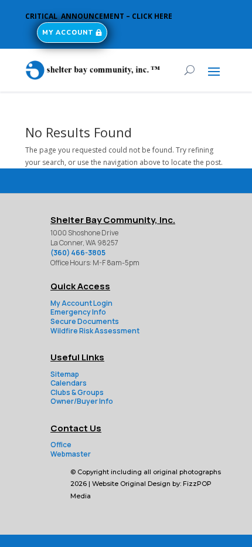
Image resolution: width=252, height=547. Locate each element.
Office (60, 445)
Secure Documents (84, 321)
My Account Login (81, 303)
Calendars (68, 383)
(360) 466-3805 (77, 253)
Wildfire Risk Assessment (94, 331)
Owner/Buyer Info (81, 401)
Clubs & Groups (77, 392)
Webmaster (70, 454)
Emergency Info (78, 312)
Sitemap (64, 374)
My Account (68, 32)
